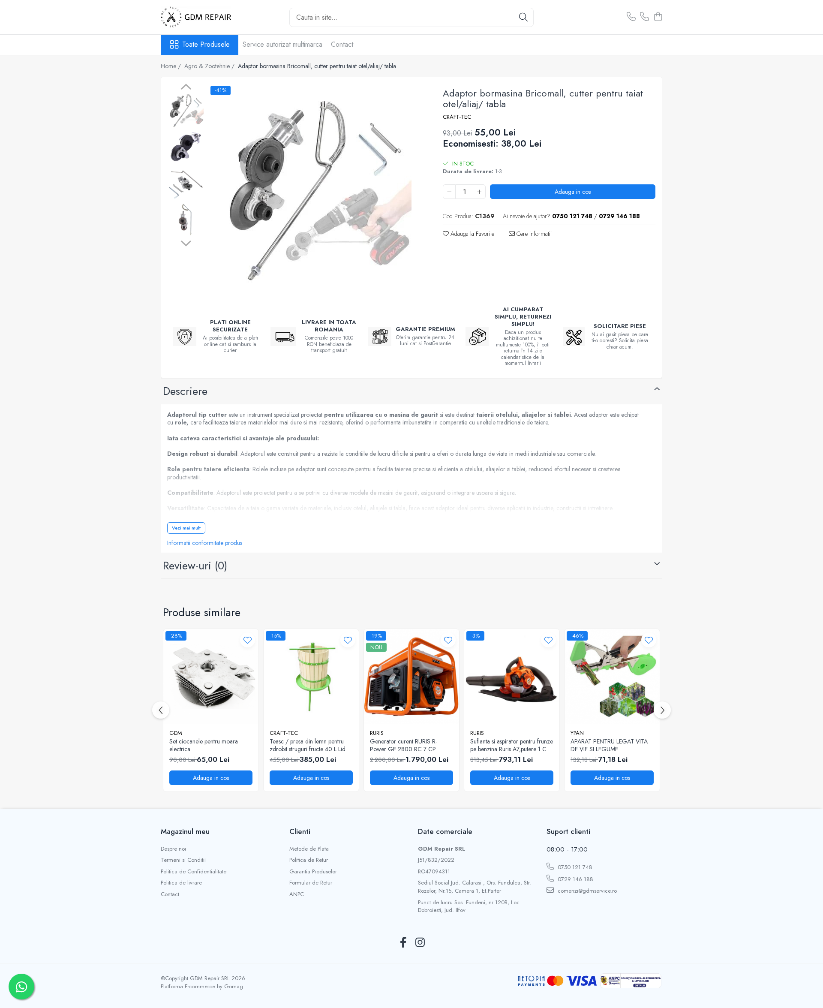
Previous (186, 88)
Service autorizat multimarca (282, 44)
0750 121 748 (574, 867)
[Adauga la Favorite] (247, 639)
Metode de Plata (309, 849)
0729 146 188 (574, 879)
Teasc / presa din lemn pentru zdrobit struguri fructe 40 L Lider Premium (310, 745)
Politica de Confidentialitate (193, 872)
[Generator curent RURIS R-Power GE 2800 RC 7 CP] (411, 676)
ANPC (296, 894)
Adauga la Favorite (471, 233)
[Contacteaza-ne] (631, 17)
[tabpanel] (314, 190)
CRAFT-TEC (457, 117)
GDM (175, 733)
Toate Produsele (206, 44)
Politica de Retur (308, 860)
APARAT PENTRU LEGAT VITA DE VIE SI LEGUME (609, 745)
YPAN (577, 733)
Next (186, 242)
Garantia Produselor (313, 872)
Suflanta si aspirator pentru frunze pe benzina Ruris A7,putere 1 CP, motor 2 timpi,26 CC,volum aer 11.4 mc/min (511, 745)
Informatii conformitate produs (204, 543)
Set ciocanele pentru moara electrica (203, 745)
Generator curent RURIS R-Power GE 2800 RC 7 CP (403, 745)
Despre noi (173, 849)
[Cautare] (523, 17)
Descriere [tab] (185, 391)
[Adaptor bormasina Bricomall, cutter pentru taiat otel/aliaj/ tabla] (314, 190)
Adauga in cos (573, 191)
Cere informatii (533, 233)
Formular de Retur (310, 883)
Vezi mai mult (186, 527)
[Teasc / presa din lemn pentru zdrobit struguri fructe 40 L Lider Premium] (311, 676)
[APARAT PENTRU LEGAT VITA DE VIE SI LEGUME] (612, 676)
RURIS (377, 733)
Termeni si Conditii (183, 860)
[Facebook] (403, 943)
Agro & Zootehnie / (210, 66)
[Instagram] (419, 943)
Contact (342, 44)
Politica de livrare (181, 883)
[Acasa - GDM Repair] (203, 17)
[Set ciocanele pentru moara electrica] (210, 676)
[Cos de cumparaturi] (657, 17)
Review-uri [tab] (195, 565)
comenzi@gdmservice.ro (586, 891)
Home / (172, 66)
